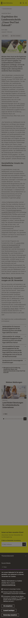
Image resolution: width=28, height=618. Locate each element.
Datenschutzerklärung (8, 585)
